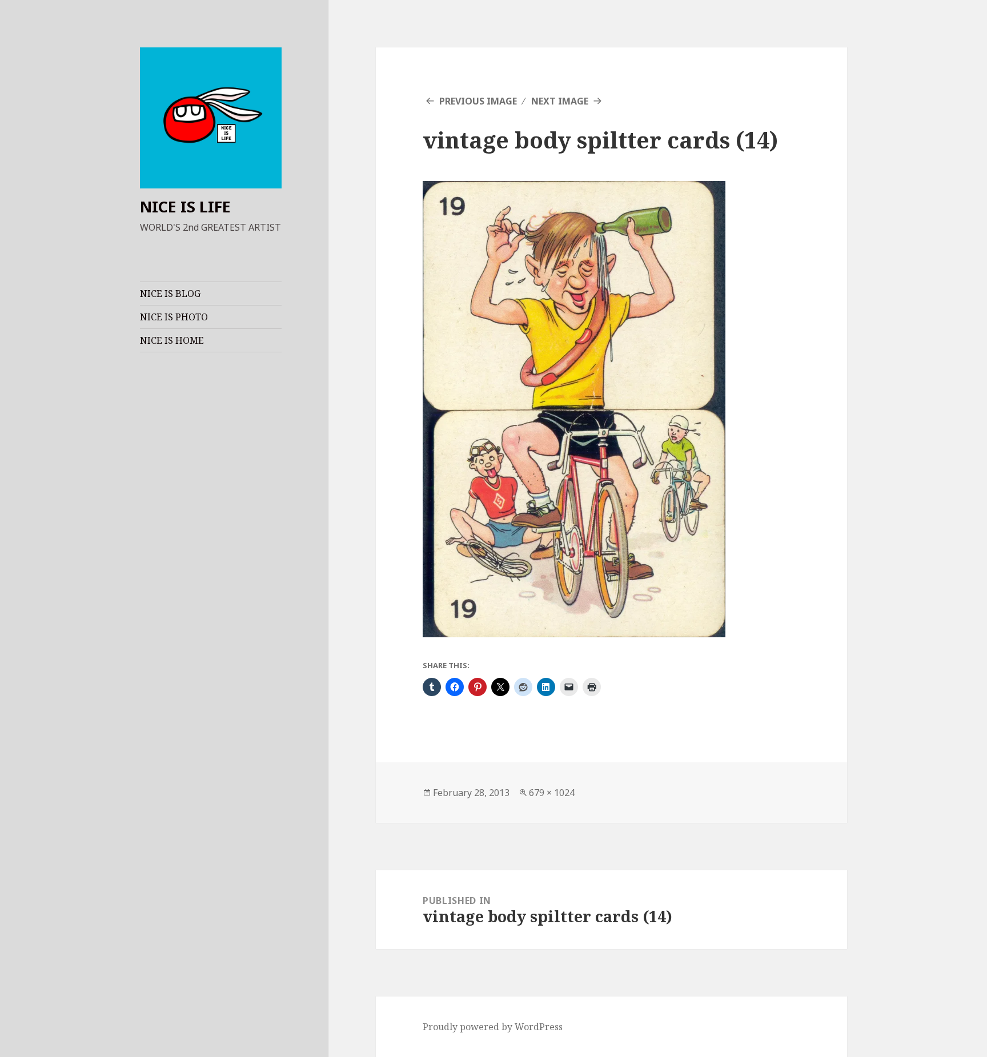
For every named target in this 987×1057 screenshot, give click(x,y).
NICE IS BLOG (170, 293)
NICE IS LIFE (185, 206)
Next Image (559, 101)
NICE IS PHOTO (174, 317)
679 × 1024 (552, 792)
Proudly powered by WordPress (493, 1026)
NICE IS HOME (172, 340)
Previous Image (478, 101)
